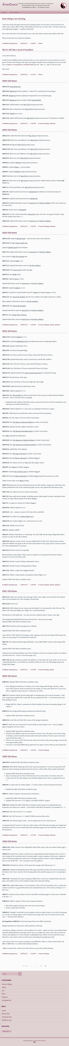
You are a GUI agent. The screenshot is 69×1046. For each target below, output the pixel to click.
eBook (52, 325)
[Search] (19, 973)
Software (4, 12)
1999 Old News (9, 756)
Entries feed (5, 1013)
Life (3, 990)
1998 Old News (9, 841)
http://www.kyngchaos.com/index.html (20, 64)
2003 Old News (9, 233)
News (41, 43)
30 (41, 966)
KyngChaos (10, 4)
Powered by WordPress (40, 1040)
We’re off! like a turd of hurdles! (17, 50)
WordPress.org (6, 1020)
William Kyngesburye (10, 43)
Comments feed (7, 1017)
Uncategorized (6, 1000)
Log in (4, 1010)
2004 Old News (9, 130)
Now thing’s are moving (13, 19)
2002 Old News (9, 331)
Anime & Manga (14, 12)
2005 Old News (9, 81)
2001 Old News (9, 591)
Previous (26, 966)
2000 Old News (9, 676)
